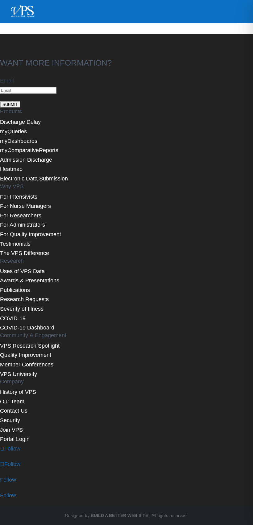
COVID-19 (13, 318)
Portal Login (15, 439)
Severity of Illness (22, 309)
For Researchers (20, 215)
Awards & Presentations (29, 280)
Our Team (12, 401)
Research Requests (24, 299)
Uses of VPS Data (22, 271)
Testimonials (15, 244)
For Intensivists (18, 197)
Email (7, 81)
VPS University (18, 374)
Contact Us (13, 411)
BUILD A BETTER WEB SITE (119, 515)
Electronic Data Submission (34, 179)
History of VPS (18, 392)
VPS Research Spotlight (30, 346)
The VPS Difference (24, 253)
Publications (15, 290)
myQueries (13, 131)
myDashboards (18, 141)
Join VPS (11, 430)
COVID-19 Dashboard (27, 328)
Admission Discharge (26, 160)
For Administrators (22, 225)
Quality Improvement (25, 355)
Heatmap (11, 169)
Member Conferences (26, 364)
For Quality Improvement (30, 234)
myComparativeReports (29, 150)
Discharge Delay (20, 122)
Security (10, 420)
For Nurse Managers (25, 206)
